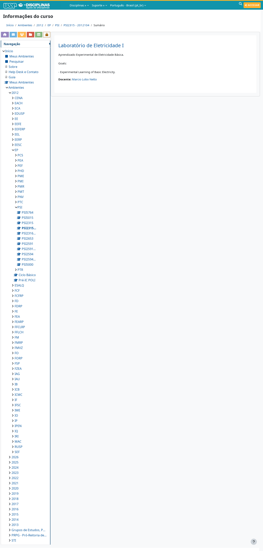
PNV (21, 197)
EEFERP (20, 129)
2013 (15, 525)
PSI (57, 25)
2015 (15, 514)
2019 (15, 493)
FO (17, 353)
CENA (19, 98)
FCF (17, 290)
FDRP (18, 306)
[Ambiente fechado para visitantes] (46, 34)
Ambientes (25, 25)
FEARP (19, 322)
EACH (19, 103)
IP (16, 421)
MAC (18, 441)
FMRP (19, 342)
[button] (240, 5)
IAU (17, 379)
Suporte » (98, 5)
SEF (17, 452)
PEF (20, 165)
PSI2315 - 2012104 (76, 25)
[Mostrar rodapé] (254, 542)
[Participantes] (22, 34)
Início (10, 25)
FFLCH (19, 332)
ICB (17, 389)
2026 (15, 457)
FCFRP (19, 296)
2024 (15, 467)
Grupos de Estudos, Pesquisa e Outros (29, 530)
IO (16, 415)
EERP (18, 139)
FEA (17, 316)
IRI (16, 436)
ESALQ (19, 285)
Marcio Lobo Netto (84, 79)
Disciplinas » (78, 5)
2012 (39, 25)
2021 (15, 483)
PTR (20, 270)
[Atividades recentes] (30, 34)
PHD (21, 171)
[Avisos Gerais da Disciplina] (13, 34)
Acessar (253, 5)
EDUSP (20, 113)
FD (16, 301)
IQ (16, 431)
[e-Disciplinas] (32, 5)
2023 (15, 473)
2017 (15, 504)
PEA (20, 160)
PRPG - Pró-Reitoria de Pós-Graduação (29, 535)
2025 (15, 462)
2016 (15, 509)
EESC (18, 145)
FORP (19, 358)
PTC (20, 202)
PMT (21, 192)
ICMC (18, 395)
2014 (15, 519)
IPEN (18, 426)
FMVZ (19, 348)
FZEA (18, 368)
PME (21, 176)
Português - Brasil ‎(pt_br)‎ (126, 5)
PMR (21, 186)
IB (16, 384)
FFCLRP (20, 327)
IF (16, 400)
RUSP (19, 447)
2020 (15, 488)
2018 (15, 499)
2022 (15, 478)
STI (14, 540)
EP (49, 25)
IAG (17, 374)
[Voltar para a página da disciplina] (5, 34)
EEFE (18, 124)
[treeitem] (25, 296)
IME (17, 410)
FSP (17, 363)
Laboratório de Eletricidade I (91, 45)
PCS (20, 155)
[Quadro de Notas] (39, 34)
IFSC (18, 405)
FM (17, 337)
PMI (20, 181)
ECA (17, 108)
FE (16, 311)
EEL (17, 134)
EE (16, 119)
